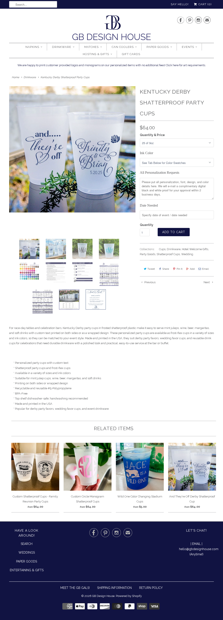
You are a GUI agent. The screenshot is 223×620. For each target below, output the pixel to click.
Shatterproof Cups (168, 254)
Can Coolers (123, 47)
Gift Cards (131, 54)
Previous (149, 282)
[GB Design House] (111, 29)
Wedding (187, 254)
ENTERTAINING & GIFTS (27, 570)
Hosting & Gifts (96, 54)
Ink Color (146, 153)
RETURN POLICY (151, 588)
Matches (91, 47)
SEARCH (26, 544)
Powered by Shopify (129, 596)
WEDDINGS (27, 552)
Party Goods (147, 254)
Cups (162, 249)
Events (188, 47)
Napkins (32, 47)
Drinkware (61, 47)
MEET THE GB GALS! (75, 588)
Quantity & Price (152, 135)
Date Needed (149, 205)
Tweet (151, 268)
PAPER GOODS (26, 561)
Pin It (179, 268)
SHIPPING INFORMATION (114, 588)
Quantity (146, 225)
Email (205, 268)
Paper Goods (158, 47)
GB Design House (103, 596)
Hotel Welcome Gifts (195, 249)
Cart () (205, 4)
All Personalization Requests (159, 172)
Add (192, 268)
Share (165, 268)
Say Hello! (180, 4)
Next (207, 282)
